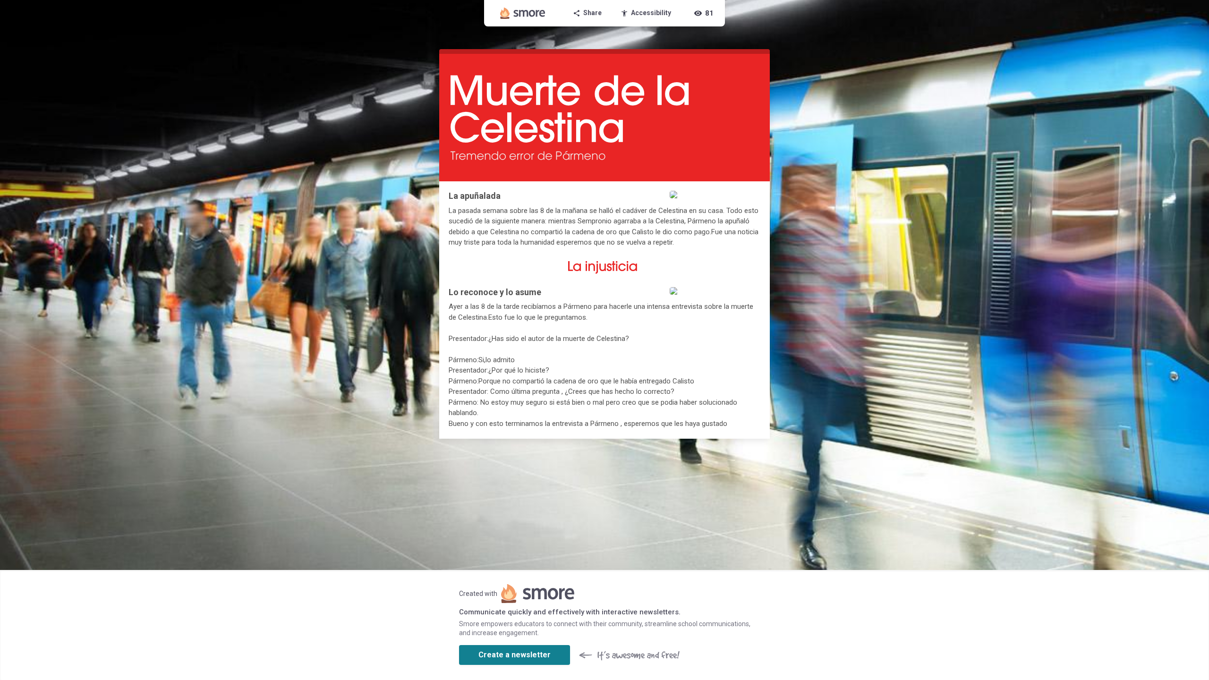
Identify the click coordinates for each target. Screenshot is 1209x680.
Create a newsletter (514, 654)
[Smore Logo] (522, 13)
